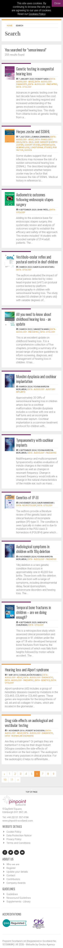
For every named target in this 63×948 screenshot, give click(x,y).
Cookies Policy (37, 13)
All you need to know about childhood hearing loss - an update (33, 319)
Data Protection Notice (19, 835)
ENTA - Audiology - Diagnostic (38, 677)
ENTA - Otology (23, 87)
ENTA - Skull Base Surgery (35, 142)
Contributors (13, 879)
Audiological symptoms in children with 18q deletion (33, 548)
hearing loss (22, 147)
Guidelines (12, 894)
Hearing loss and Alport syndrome (27, 669)
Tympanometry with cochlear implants (34, 442)
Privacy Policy (13, 839)
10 (5, 779)
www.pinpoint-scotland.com (17, 820)
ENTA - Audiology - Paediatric (42, 84)
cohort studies (33, 145)
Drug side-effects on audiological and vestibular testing (29, 722)
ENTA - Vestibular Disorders (19, 736)
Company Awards (16, 882)
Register (11, 868)
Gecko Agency (47, 944)
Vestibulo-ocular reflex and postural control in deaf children (37, 259)
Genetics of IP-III (27, 497)
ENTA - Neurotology (26, 505)
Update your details (17, 871)
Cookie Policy (13, 831)
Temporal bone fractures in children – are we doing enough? (33, 612)
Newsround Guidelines (18, 897)
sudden (28, 150)
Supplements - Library (18, 901)
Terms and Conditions (18, 842)
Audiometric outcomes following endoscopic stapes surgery (34, 199)
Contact (10, 875)
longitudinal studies (41, 147)
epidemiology (48, 145)
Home (9, 25)
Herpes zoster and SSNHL (33, 131)
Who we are (12, 864)
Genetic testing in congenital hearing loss (35, 71)
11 (11, 779)
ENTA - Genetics (42, 680)
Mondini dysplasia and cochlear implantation (36, 378)
